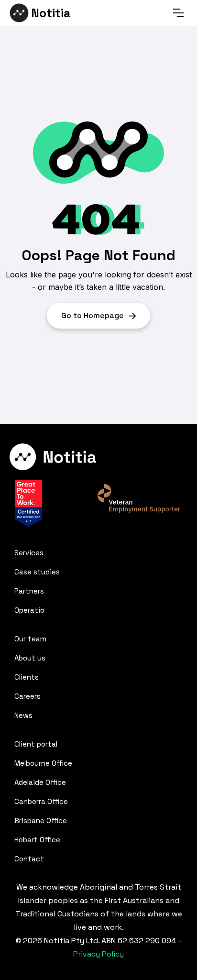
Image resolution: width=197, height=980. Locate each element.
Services (29, 552)
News (23, 715)
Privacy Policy (98, 954)
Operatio (29, 610)
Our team (30, 638)
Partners (29, 590)
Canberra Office (41, 801)
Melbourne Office (43, 763)
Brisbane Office (40, 820)
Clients (26, 677)
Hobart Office (37, 839)
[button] (178, 13)
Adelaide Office (40, 782)
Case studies (37, 571)
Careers (27, 696)
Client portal (35, 744)
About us (29, 657)
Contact (29, 858)
